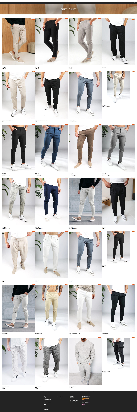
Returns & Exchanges (59, 396)
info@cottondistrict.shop (47, 399)
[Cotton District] (7, 2)
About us (58, 395)
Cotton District (47, 409)
